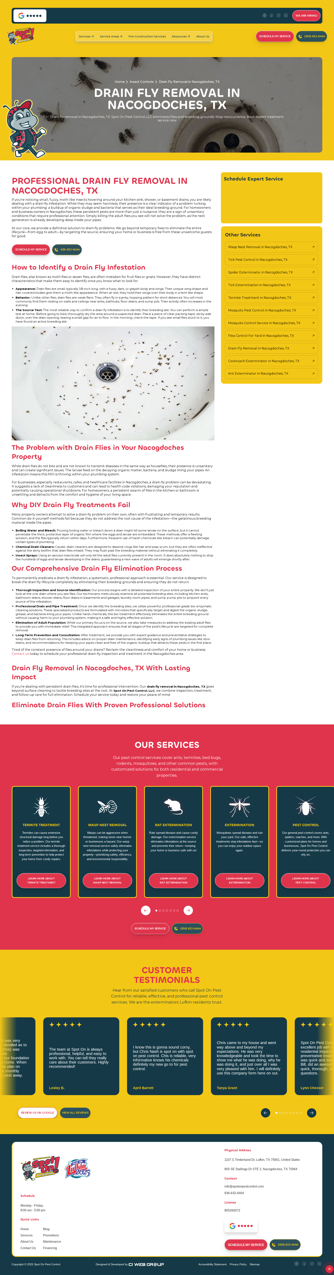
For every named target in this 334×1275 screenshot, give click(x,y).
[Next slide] (188, 910)
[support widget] (329, 1269)
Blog (46, 1229)
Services (26, 1235)
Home (120, 82)
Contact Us (28, 1248)
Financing (50, 1248)
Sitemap (255, 1264)
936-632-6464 (234, 1193)
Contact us (21, 654)
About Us (202, 36)
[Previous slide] (145, 910)
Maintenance (52, 1241)
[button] (86, 36)
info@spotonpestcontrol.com (244, 1186)
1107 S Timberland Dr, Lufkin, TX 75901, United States (262, 1159)
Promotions (51, 1235)
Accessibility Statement (212, 1264)
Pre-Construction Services (147, 36)
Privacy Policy (238, 1264)
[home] (20, 36)
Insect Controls (142, 82)
